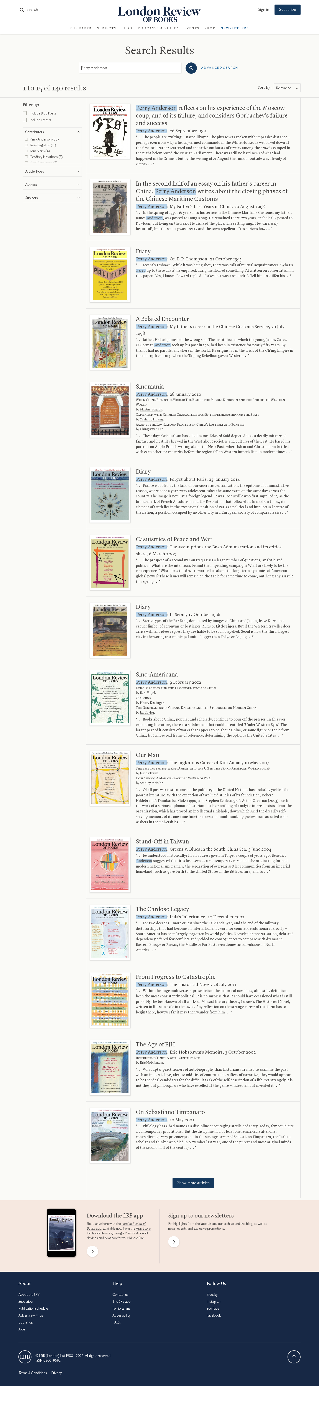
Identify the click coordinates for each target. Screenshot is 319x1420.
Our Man (147, 755)
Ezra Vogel (147, 693)
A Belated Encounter (162, 319)
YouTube (213, 1308)
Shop (210, 28)
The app (121, 1301)
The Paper (81, 28)
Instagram (214, 1301)
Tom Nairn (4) (39, 151)
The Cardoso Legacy (162, 909)
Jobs (21, 1329)
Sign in (263, 10)
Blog (127, 28)
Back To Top (294, 1356)
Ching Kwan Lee (151, 429)
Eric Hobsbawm (151, 1063)
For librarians (121, 1308)
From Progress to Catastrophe (175, 977)
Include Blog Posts (42, 113)
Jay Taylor (147, 712)
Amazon (111, 1238)
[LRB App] (61, 1234)
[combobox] (287, 88)
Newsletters (235, 28)
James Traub (149, 773)
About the (28, 1294)
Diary (143, 251)
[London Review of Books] (24, 1356)
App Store (143, 1228)
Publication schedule (33, 1308)
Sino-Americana (157, 675)
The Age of (155, 1044)
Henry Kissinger (152, 703)
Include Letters (40, 120)
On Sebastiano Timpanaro (170, 1112)
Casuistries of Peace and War (174, 539)
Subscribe (287, 10)
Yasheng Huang (151, 419)
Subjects (106, 28)
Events (191, 28)
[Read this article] (110, 131)
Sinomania (150, 387)
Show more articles (193, 1183)
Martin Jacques (151, 409)
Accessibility (121, 1315)
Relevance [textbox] (283, 88)
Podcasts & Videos (158, 28)
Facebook (214, 1315)
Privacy (56, 1373)
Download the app (115, 1216)
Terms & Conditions (32, 1373)
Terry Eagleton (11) (42, 145)
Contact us (120, 1294)
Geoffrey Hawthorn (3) (46, 157)
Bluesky (212, 1294)
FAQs (116, 1322)
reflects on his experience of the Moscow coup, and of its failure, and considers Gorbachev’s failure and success (212, 116)
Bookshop (25, 1322)
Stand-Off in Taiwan (162, 841)
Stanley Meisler (151, 783)
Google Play (122, 1233)
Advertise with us (30, 1315)
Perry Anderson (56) (44, 139)
